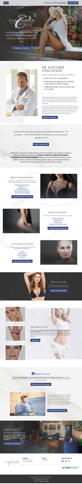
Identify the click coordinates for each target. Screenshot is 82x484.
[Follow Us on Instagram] (69, 461)
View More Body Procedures (58, 228)
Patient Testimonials (41, 144)
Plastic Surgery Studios (44, 481)
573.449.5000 (61, 3)
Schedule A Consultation (22, 48)
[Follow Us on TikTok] (66, 461)
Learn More (35, 340)
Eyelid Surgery (22, 255)
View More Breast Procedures (22, 197)
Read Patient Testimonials (57, 410)
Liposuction (58, 222)
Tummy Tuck (58, 220)
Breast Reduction (22, 189)
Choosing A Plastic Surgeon (41, 384)
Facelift (22, 251)
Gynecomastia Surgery (22, 193)
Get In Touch (73, 3)
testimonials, (61, 112)
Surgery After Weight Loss (58, 224)
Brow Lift (22, 257)
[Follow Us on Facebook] (62, 461)
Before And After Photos (58, 291)
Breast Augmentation (22, 185)
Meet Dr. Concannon (50, 117)
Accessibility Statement (39, 479)
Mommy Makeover (58, 218)
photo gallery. (67, 113)
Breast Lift (22, 187)
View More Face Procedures (22, 261)
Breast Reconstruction (22, 191)
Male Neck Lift (22, 253)
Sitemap (46, 479)
